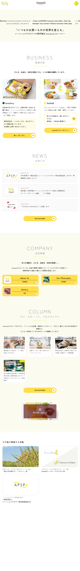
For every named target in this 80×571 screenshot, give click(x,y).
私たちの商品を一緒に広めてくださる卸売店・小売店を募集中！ (58, 118)
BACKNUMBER (40, 219)
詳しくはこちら (19, 135)
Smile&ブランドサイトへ (60, 130)
